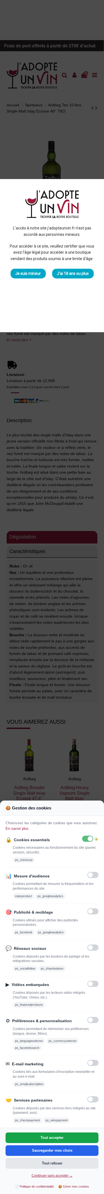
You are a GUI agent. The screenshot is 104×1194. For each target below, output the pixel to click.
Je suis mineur (28, 273)
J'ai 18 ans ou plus (73, 273)
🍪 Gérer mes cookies (73, 1186)
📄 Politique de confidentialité (34, 1186)
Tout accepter (52, 1138)
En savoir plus (17, 828)
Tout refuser (52, 1163)
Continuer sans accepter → (52, 1176)
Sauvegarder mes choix (52, 1150)
